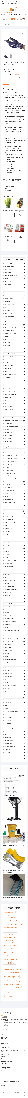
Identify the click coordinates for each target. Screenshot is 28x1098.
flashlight (18, 942)
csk (20, 921)
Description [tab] (6, 83)
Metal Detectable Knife (10, 580)
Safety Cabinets (8, 647)
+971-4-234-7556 (5, 1054)
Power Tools (8, 624)
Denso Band (8, 348)
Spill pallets (7, 688)
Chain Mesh (8, 319)
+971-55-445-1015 (5, 1056)
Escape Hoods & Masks (11, 412)
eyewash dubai (19, 924)
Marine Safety (8, 575)
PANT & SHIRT (8, 604)
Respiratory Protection (10, 641)
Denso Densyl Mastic (10, 354)
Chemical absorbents (10, 322)
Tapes (6, 708)
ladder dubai (17, 956)
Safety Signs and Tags (10, 659)
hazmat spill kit (10, 953)
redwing (19, 969)
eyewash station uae (10, 931)
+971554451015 (4, 3)
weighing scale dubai (9, 990)
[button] (22, 33)
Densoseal (7, 386)
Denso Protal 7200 (9, 371)
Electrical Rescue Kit (10, 409)
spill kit (15, 976)
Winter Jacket (8, 752)
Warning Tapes (8, 734)
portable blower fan (8, 966)
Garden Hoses (8, 493)
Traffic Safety (8, 723)
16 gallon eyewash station (9, 912)
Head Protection (9, 519)
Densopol (7, 383)
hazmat (14, 949)
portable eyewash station (9, 969)
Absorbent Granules (9, 266)
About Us (3, 1040)
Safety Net (7, 656)
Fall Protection (8, 441)
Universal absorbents (10, 729)
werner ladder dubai (19, 993)
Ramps (6, 633)
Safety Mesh (8, 653)
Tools (6, 714)
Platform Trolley (9, 618)
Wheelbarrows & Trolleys (11, 746)
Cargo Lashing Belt (9, 316)
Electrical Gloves (9, 406)
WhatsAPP (4, 5)
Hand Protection (21, 78)
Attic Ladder (8, 287)
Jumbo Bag (7, 545)
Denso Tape (8, 377)
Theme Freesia (15, 1095)
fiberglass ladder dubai (9, 937)
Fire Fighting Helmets (10, 473)
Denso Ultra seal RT (9, 380)
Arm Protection (13, 78)
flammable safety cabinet (9, 942)
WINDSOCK (7, 749)
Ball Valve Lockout (9, 290)
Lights (6, 557)
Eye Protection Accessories (12, 426)
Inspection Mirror (9, 543)
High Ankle (7, 531)
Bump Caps (7, 307)
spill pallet (6, 984)
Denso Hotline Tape (9, 357)
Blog (2, 1034)
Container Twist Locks (10, 333)
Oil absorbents (8, 592)
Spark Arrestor (8, 679)
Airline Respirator (9, 272)
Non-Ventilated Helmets (11, 589)
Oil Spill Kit (7, 595)
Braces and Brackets (10, 304)
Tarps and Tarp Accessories (12, 711)
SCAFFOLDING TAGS (10, 665)
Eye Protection (8, 423)
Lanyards (7, 551)
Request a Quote (4, 1043)
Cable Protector (8, 313)
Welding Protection (9, 743)
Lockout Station (9, 566)
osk (14, 963)
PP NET (6, 627)
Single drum (8, 671)
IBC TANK (7, 540)
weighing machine (18, 987)
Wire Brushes (8, 755)
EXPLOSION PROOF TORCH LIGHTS (13, 421)
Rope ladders (8, 644)
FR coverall (6, 945)
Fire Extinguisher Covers (11, 458)
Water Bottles (8, 737)
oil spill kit (7, 963)
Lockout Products (9, 563)
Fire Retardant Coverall (10, 479)
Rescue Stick (8, 636)
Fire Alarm (7, 450)
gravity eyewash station (15, 945)
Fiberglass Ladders (9, 444)
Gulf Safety (6, 12)
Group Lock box (8, 505)
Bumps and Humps (9, 310)
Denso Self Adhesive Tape (11, 374)
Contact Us (3, 1038)
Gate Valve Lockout (9, 499)
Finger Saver (8, 447)
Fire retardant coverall (8, 940)
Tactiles (7, 705)
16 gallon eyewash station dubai (10, 915)
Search (13, 19)
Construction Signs (9, 330)
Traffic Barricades (9, 717)
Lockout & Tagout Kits (10, 560)
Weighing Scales (9, 740)
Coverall (7, 339)
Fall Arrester (8, 438)
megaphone (6, 959)
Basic (6, 293)
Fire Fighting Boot (9, 470)
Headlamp (7, 525)
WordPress (24, 1095)
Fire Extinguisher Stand (10, 461)
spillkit (7, 976)
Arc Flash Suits (8, 281)
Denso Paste (8, 359)
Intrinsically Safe (8, 956)
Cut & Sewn (7, 342)
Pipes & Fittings (8, 615)
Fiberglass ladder (9, 934)
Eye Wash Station (9, 432)
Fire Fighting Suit (9, 476)
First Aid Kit (7, 484)
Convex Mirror (8, 336)
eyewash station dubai (10, 927)
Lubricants (7, 572)
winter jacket (9, 997)
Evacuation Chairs (9, 418)
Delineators (7, 345)
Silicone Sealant (9, 668)
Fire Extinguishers (9, 464)
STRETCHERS (8, 697)
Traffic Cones (8, 720)
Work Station (8, 758)
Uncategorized (8, 726)
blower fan (13, 917)
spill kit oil (21, 981)
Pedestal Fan (8, 612)
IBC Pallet (7, 537)
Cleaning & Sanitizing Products (12, 327)
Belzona (7, 295)
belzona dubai (6, 917)
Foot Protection (8, 487)
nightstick (13, 959)
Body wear (7, 301)
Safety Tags (7, 662)
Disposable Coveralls (10, 391)
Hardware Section (9, 516)
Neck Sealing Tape (9, 586)
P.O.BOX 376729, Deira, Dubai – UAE (9, 1)
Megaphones (8, 577)
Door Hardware (8, 397)
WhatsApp (4, 1063)
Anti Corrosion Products (11, 275)
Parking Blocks (8, 607)
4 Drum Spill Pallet (9, 264)
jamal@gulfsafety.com (13, 3)
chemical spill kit (10, 921)
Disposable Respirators (10, 394)
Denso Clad (7, 351)
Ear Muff (7, 400)
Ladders (7, 548)
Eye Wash (7, 429)
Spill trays (7, 691)
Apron (6, 278)
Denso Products (9, 365)
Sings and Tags (8, 673)
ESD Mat (7, 415)
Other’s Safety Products (10, 598)
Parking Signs (8, 609)
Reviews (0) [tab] (14, 83)
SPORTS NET (8, 694)
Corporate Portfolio (5, 1037)
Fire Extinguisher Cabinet (11, 455)
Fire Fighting (8, 467)
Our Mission (3, 1041)
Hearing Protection (9, 528)
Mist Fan (7, 583)
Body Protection (9, 298)
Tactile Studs (8, 702)
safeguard (6, 972)
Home (2, 1032)
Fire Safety (7, 482)
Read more (8, 216)
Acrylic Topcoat (8, 269)
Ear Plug (7, 403)
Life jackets (7, 554)
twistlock (18, 984)
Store (2, 1035)
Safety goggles (8, 650)
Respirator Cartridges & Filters (12, 638)
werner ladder (8, 993)
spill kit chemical (10, 981)
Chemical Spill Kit (9, 325)
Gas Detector (8, 496)
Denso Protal (8, 368)
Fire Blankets (8, 452)
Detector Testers (9, 388)
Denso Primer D (8, 362)
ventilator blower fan (8, 987)
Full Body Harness (9, 490)
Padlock (7, 601)
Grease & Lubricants (10, 502)
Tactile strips (8, 700)
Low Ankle (7, 569)
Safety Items (14, 973)
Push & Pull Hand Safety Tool (12, 630)
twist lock (12, 984)
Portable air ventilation (10, 621)
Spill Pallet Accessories (11, 685)
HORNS (6, 534)
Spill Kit (6, 682)
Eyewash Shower (9, 435)
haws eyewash (6, 948)
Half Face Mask (8, 508)
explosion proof (8, 924)
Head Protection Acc (10, 522)
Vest (6, 732)
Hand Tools (7, 514)
